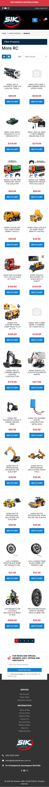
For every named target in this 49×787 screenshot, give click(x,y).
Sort (19, 57)
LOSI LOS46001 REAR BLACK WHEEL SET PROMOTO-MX (36, 563)
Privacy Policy (12, 676)
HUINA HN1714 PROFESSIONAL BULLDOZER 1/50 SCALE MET (12, 516)
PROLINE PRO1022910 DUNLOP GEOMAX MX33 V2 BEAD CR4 (37, 611)
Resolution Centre (24, 700)
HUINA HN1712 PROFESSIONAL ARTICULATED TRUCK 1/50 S (36, 469)
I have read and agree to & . (24, 675)
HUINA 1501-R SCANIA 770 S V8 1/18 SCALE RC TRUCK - (12, 277)
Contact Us (24, 719)
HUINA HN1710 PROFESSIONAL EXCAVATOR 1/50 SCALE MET (12, 469)
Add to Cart (12, 102)
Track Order (24, 697)
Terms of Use (24, 710)
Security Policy (24, 722)
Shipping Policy (25, 731)
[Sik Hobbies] (12, 20)
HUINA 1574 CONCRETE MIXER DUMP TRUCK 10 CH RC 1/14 (12, 326)
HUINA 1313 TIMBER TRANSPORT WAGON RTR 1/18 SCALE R (36, 182)
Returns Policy (24, 716)
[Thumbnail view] (4, 56)
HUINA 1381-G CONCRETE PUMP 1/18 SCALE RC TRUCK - (12, 86)
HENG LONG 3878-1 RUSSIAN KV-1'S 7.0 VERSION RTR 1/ (12, 134)
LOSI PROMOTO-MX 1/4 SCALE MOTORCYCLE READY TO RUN (12, 612)
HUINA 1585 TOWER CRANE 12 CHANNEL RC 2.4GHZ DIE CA (37, 325)
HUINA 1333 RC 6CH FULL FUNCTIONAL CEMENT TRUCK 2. (12, 229)
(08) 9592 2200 (12, 755)
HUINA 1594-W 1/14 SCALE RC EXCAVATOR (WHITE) (37, 372)
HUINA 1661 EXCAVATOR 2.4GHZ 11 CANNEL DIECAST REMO (12, 421)
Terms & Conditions (32, 674)
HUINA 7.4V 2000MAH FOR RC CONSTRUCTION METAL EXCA (36, 421)
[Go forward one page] (32, 641)
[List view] (8, 56)
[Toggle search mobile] (39, 20)
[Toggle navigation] (34, 20)
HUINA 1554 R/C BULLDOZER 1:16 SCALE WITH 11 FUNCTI (37, 278)
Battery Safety (24, 725)
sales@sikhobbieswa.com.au (18, 760)
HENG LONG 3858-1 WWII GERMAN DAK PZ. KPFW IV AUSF (37, 86)
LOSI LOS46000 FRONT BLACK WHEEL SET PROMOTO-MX (12, 563)
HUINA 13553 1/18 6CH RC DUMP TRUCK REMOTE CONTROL (36, 229)
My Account (24, 694)
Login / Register (41, 8)
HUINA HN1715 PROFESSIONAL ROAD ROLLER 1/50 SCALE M (37, 515)
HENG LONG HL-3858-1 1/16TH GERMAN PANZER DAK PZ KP (37, 134)
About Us (24, 728)
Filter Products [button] (12, 42)
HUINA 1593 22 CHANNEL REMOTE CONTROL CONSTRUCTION (12, 373)
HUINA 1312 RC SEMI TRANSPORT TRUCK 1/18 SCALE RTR (12, 182)
